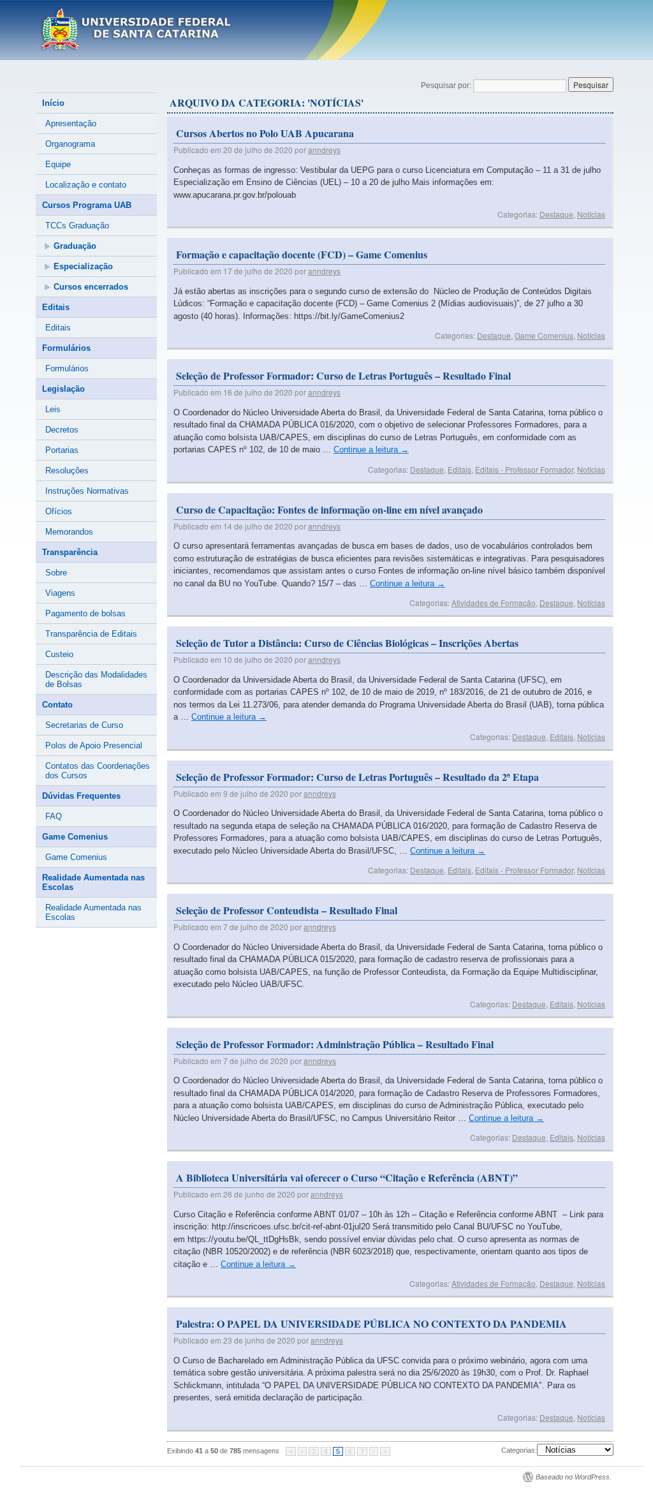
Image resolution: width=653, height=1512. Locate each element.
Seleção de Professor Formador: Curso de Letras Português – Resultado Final (343, 375)
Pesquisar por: (446, 85)
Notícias (591, 214)
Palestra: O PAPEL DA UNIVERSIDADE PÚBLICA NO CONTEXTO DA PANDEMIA (371, 1323)
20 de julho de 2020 (258, 149)
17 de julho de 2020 (258, 270)
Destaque (556, 214)
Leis (53, 409)
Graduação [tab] (75, 246)
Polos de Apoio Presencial (93, 745)
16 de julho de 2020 (258, 392)
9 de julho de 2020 (255, 793)
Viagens (60, 593)
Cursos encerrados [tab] (91, 287)
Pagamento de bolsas (85, 613)
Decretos (61, 429)
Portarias (61, 450)
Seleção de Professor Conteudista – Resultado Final (286, 910)
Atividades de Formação (493, 602)
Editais (459, 469)
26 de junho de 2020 (259, 1194)
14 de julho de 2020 (258, 526)
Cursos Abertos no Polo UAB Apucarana (265, 133)
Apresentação (70, 123)
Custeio (59, 654)
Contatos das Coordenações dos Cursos (97, 770)
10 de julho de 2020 (258, 659)
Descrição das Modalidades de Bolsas (96, 679)
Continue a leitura (371, 449)
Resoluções (67, 470)
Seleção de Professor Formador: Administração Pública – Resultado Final (335, 1044)
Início (53, 103)
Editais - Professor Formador (524, 469)
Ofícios (58, 511)
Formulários (67, 368)
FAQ (53, 816)
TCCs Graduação (77, 225)
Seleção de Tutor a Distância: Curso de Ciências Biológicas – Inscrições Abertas (347, 642)
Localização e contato (85, 184)
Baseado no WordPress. (574, 1477)
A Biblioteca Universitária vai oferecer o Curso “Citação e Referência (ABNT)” (347, 1177)
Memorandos (69, 532)
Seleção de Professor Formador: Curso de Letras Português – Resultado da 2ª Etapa (357, 776)
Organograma (70, 144)
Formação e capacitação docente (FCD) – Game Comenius (301, 254)
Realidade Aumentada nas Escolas (93, 912)
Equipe (58, 164)
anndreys (324, 149)
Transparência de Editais (91, 634)
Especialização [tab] (83, 266)
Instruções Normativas (87, 491)
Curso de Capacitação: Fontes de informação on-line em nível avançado (329, 509)
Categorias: (519, 1450)
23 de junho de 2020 (259, 1340)
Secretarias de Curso (84, 725)
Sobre (56, 572)
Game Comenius (544, 335)
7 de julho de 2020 (255, 926)
